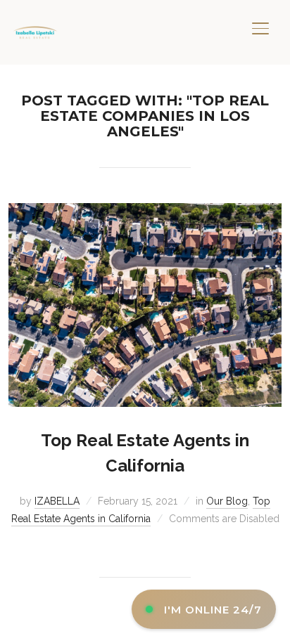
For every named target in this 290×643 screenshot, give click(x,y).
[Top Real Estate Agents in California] (144, 211)
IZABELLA (57, 501)
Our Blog (227, 501)
